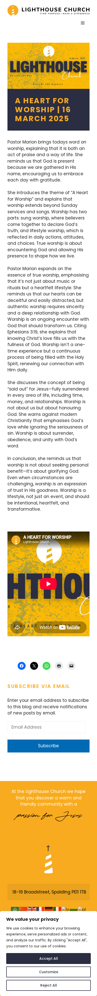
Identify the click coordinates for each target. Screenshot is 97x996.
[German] (49, 910)
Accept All (48, 958)
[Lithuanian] (74, 910)
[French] (40, 910)
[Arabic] (15, 910)
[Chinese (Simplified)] (23, 910)
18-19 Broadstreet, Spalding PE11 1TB (49, 892)
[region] (48, 953)
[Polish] (82, 910)
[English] (32, 910)
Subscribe (48, 746)
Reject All (48, 985)
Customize (48, 971)
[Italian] (57, 910)
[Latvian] (66, 910)
